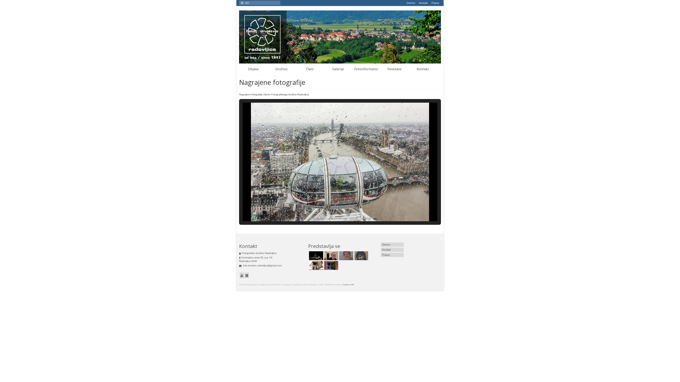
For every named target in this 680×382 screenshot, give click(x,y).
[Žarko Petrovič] (315, 265)
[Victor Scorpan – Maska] (315, 255)
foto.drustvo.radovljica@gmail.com (262, 265)
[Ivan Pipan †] (330, 255)
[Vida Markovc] (330, 265)
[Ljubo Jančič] (345, 255)
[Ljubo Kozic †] (360, 255)
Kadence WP (348, 285)
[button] (332, 212)
